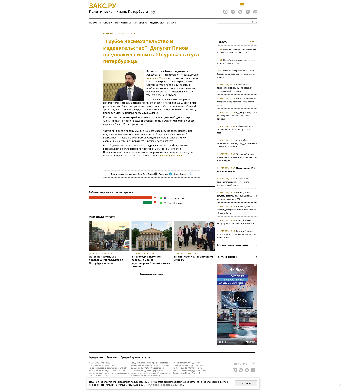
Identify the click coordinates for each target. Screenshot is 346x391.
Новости (95, 22)
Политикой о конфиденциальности (164, 384)
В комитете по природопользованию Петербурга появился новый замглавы (233, 181)
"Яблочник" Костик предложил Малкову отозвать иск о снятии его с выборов (237, 157)
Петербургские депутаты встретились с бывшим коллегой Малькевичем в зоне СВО (237, 195)
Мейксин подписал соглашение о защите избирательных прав (235, 129)
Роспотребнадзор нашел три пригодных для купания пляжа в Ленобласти (236, 234)
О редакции (96, 357)
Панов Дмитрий (175, 203)
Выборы (172, 22)
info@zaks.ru (196, 368)
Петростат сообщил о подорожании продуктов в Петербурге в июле (106, 260)
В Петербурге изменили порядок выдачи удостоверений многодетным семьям (151, 261)
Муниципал (123, 22)
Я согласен (246, 383)
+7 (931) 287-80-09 (181, 368)
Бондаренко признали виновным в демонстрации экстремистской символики (234, 87)
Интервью (140, 22)
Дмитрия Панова (156, 78)
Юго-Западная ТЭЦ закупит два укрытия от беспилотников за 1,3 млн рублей (236, 209)
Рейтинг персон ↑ (237, 256)
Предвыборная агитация (135, 357)
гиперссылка (120, 373)
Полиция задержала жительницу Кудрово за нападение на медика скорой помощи (236, 73)
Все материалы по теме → (152, 274)
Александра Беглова (169, 155)
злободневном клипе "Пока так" (124, 145)
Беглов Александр (176, 198)
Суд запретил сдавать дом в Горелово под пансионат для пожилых (237, 115)
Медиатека (157, 22)
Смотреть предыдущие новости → (237, 245)
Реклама (112, 357)
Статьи (107, 22)
